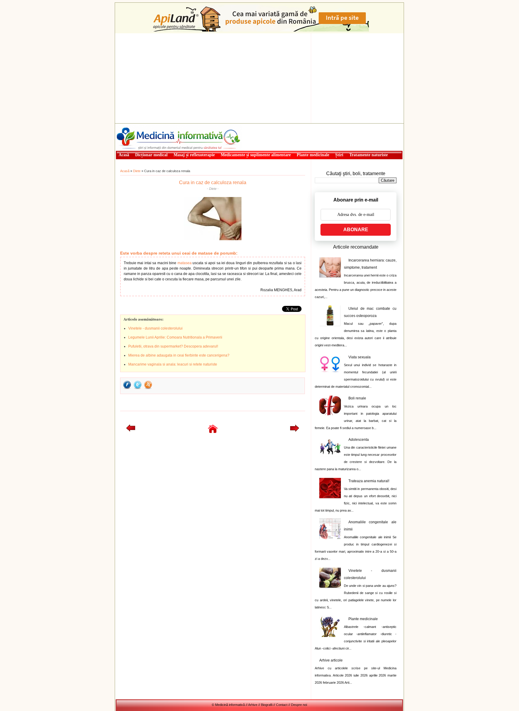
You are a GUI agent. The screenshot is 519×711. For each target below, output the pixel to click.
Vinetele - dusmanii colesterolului (155, 328)
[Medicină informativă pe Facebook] (127, 389)
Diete (137, 171)
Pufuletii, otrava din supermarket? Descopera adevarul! (173, 346)
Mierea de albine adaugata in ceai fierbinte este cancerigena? (178, 355)
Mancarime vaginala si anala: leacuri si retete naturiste (172, 364)
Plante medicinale (363, 619)
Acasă (124, 171)
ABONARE (355, 229)
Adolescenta (358, 440)
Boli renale (357, 398)
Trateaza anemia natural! (368, 481)
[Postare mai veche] (294, 430)
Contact (281, 705)
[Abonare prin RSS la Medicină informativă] (148, 389)
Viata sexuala (359, 357)
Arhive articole (331, 660)
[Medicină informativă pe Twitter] (137, 389)
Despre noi (299, 705)
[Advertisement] (259, 78)
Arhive (252, 705)
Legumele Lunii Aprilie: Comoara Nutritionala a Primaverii (175, 337)
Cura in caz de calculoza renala (212, 182)
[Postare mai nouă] (130, 430)
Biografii (266, 705)
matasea (185, 263)
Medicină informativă (132, 125)
